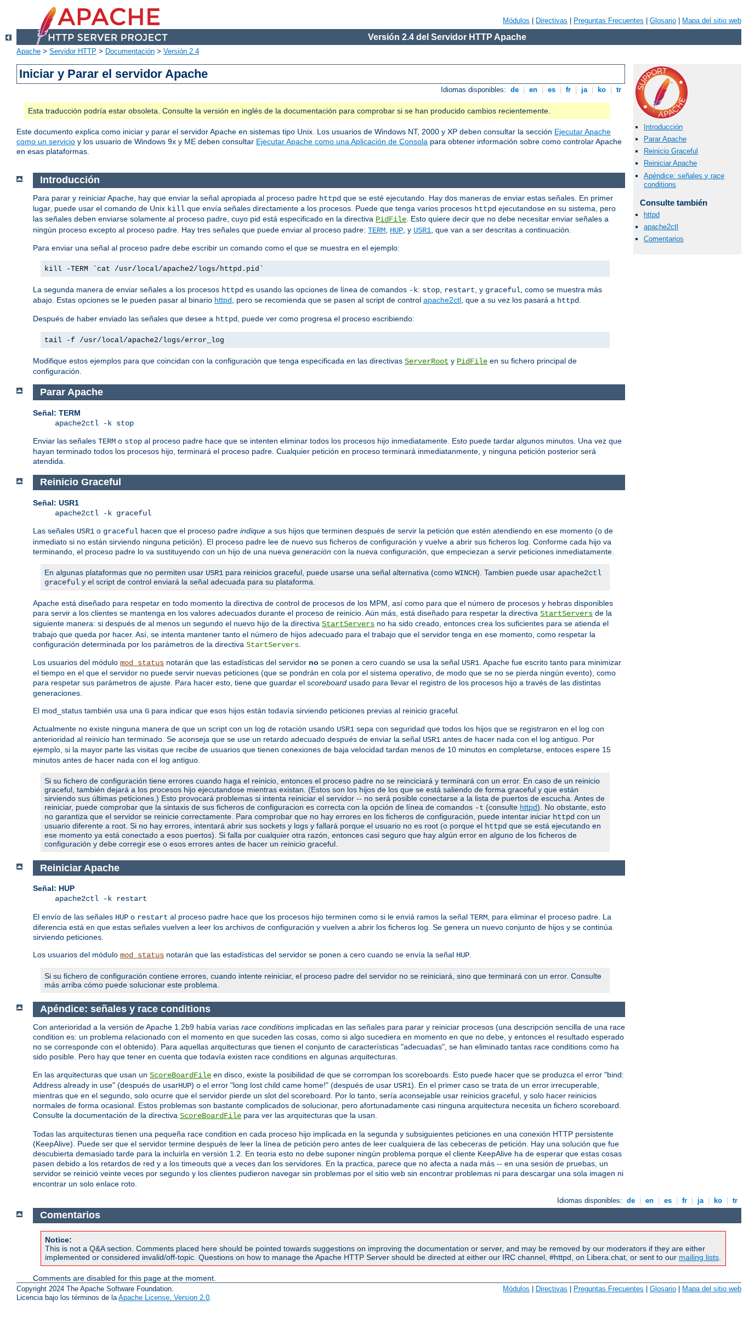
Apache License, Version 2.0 (163, 1297)
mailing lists (699, 1257)
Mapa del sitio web (711, 20)
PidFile (391, 219)
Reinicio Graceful (671, 151)
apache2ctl (661, 227)
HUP (396, 230)
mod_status (142, 662)
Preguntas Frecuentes (609, 20)
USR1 (422, 230)
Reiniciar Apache (670, 163)
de (514, 90)
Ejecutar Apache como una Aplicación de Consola (342, 141)
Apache (28, 51)
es (552, 90)
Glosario (663, 20)
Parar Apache (665, 139)
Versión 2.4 (181, 51)
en (533, 90)
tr (618, 90)
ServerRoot (427, 361)
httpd (652, 215)
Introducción (663, 127)
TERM (376, 230)
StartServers (566, 613)
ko (601, 90)
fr (568, 90)
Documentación (130, 51)
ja (584, 90)
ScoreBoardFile (180, 1075)
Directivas (552, 20)
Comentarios (664, 239)
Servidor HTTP (73, 51)
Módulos (516, 20)
